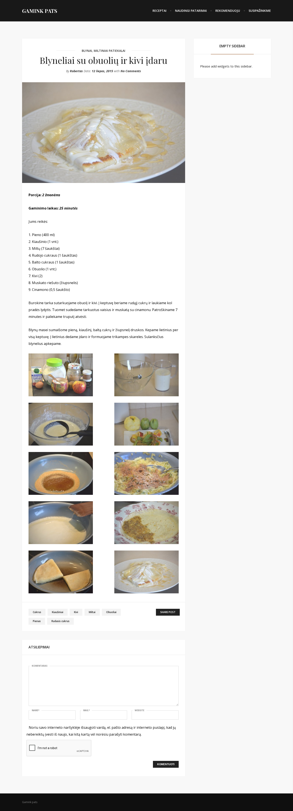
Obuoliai (111, 612)
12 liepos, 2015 (102, 71)
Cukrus (37, 612)
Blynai (87, 51)
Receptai (159, 11)
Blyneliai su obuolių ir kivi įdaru (103, 60)
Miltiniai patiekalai (109, 51)
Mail (86, 710)
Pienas (37, 621)
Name (35, 710)
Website (139, 710)
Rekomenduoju (227, 11)
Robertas (76, 71)
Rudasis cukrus (60, 621)
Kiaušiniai (57, 612)
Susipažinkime (260, 11)
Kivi (76, 612)
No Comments (131, 71)
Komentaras (39, 666)
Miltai (92, 612)
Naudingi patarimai (191, 11)
